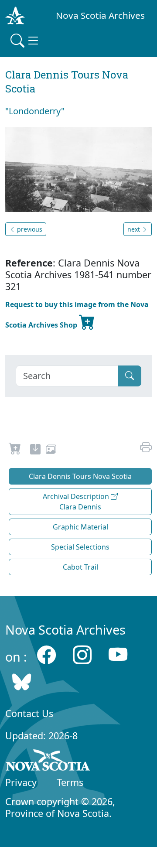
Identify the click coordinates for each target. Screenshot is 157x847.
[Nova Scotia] (48, 761)
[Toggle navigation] (25, 40)
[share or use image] (51, 450)
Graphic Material (80, 527)
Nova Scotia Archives (100, 15)
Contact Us (29, 713)
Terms (70, 782)
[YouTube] (118, 654)
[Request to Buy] (15, 450)
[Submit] (129, 375)
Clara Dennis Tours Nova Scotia (80, 476)
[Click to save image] (78, 169)
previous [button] (28, 229)
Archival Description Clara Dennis (77, 502)
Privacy (21, 782)
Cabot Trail (80, 567)
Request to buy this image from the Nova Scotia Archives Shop (77, 315)
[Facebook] (46, 654)
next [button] (134, 229)
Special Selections (80, 547)
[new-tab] (35, 450)
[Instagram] (82, 654)
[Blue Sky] (21, 682)
